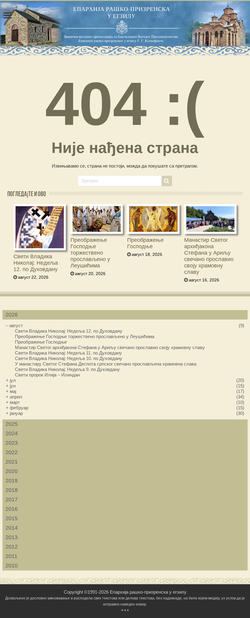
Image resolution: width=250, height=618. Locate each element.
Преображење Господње (145, 243)
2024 (11, 433)
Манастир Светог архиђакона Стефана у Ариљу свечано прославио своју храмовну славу (209, 256)
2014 (11, 528)
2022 (11, 452)
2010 (11, 566)
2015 (11, 518)
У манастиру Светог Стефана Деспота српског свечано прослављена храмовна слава (105, 363)
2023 (11, 443)
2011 (11, 556)
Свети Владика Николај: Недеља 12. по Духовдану (35, 262)
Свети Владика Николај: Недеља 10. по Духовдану (68, 358)
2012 (11, 547)
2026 (11, 315)
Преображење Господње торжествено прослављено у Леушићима (90, 253)
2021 (11, 462)
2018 (11, 490)
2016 (11, 509)
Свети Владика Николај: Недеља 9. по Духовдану (67, 369)
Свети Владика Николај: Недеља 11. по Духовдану (68, 352)
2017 (11, 499)
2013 (11, 537)
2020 (11, 471)
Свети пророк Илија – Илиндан (47, 374)
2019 (11, 481)
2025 (11, 424)
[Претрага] (167, 181)
